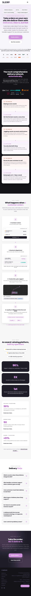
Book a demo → (15, 37)
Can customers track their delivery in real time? (14, 490)
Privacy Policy (26, 579)
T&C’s (21, 579)
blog (2, 578)
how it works (4, 574)
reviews (3, 585)
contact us (3, 580)
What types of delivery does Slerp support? (13, 498)
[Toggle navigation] (27, 2)
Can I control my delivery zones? (13, 521)
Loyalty (12, 320)
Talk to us (25, 586)
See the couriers (15, 42)
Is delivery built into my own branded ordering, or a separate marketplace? (13, 514)
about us (3, 573)
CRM (18, 320)
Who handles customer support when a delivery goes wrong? (13, 483)
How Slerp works (15, 560)
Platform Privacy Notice (19, 581)
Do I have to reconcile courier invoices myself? (12, 505)
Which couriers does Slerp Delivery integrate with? (14, 476)
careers (3, 576)
